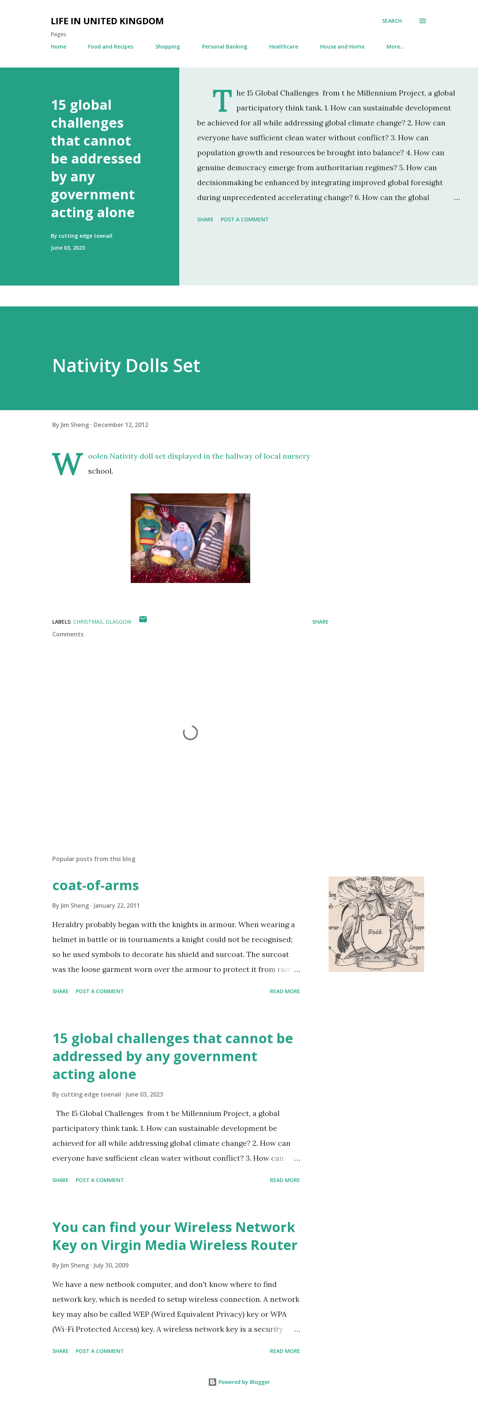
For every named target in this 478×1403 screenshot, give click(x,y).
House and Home (342, 46)
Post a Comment (245, 219)
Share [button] (205, 219)
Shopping (167, 46)
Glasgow (118, 621)
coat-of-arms (95, 885)
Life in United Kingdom (107, 21)
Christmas (88, 621)
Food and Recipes (110, 46)
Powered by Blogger (243, 1381)
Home (58, 46)
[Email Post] (143, 621)
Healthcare (283, 46)
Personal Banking (224, 46)
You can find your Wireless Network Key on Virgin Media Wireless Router (175, 1236)
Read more (285, 991)
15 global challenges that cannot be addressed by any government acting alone (96, 158)
